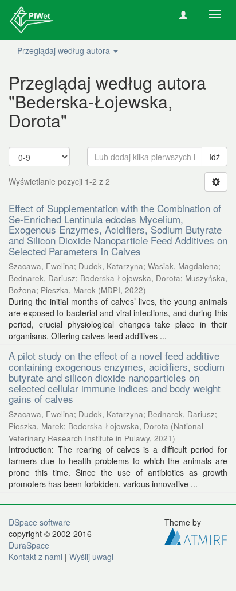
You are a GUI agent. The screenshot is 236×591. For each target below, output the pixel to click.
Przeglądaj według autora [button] (64, 50)
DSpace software (39, 522)
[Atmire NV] (195, 535)
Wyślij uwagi (91, 556)
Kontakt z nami (35, 556)
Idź (214, 156)
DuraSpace (29, 545)
